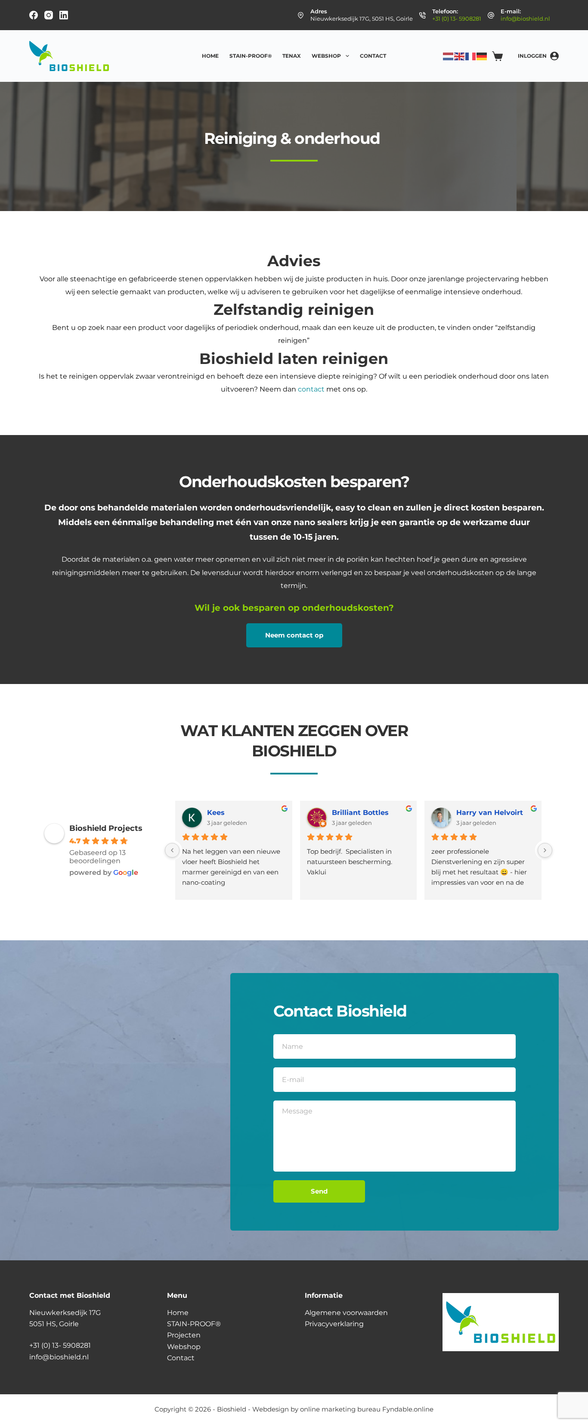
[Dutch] (448, 56)
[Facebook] (33, 15)
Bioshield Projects (105, 828)
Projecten (184, 1335)
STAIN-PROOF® (250, 56)
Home (210, 56)
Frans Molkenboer (239, 812)
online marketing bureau (340, 1409)
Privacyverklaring (334, 1324)
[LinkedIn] (63, 15)
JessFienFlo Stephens (496, 812)
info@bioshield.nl (525, 18)
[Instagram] (48, 15)
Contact (373, 56)
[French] (471, 56)
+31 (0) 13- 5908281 (456, 18)
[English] (459, 56)
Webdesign (270, 1409)
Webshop (326, 56)
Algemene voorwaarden (346, 1313)
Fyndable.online (407, 1409)
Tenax (291, 56)
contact (312, 389)
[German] (482, 56)
